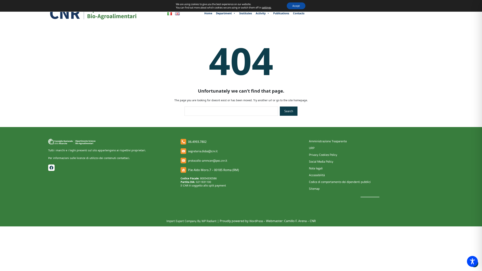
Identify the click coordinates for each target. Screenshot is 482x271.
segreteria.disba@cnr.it (203, 151)
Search (288, 111)
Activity (261, 13)
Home (208, 13)
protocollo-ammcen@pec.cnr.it (207, 160)
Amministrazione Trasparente (328, 141)
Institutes (245, 13)
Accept (296, 6)
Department (224, 13)
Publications (281, 13)
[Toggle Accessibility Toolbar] (472, 261)
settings (266, 7)
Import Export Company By (183, 221)
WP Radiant (209, 221)
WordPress (256, 221)
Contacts (298, 13)
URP (311, 148)
